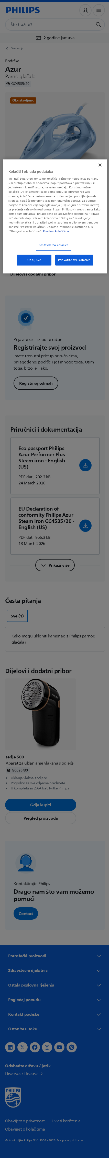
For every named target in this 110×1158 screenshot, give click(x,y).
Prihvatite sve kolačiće (72, 263)
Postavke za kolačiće (52, 249)
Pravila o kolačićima (41, 235)
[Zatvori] (96, 164)
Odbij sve (32, 263)
